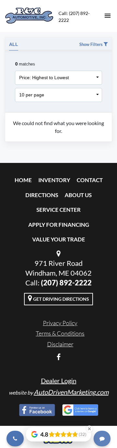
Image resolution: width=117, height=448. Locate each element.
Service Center (58, 209)
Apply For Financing (58, 224)
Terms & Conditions (60, 333)
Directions (41, 195)
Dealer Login (58, 380)
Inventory (54, 180)
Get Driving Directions (60, 299)
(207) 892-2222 (66, 282)
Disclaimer (60, 344)
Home (23, 180)
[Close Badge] (89, 429)
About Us (78, 195)
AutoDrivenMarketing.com (71, 392)
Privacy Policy (60, 322)
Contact (90, 180)
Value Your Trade (58, 239)
